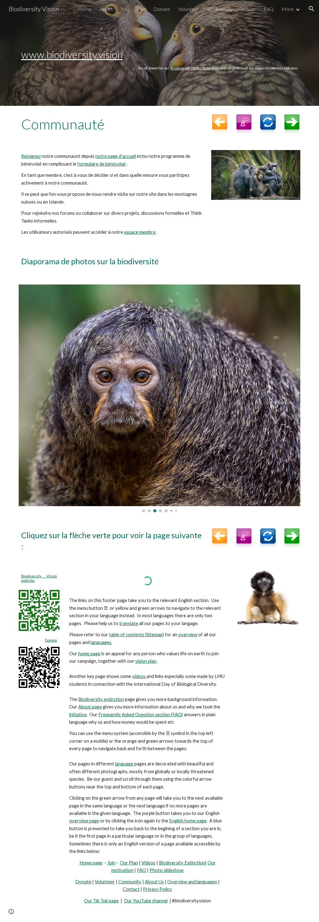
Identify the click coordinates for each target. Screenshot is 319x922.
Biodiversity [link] (220, 9)
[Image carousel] (160, 398)
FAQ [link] (269, 9)
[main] (160, 53)
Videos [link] (248, 9)
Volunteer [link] (188, 9)
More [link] (288, 9)
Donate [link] (162, 9)
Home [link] (85, 9)
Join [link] (141, 9)
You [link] (125, 9)
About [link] (106, 9)
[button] (311, 8)
